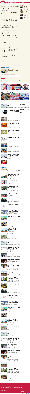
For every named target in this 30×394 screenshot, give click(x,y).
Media (23, 2)
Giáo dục (3, 2)
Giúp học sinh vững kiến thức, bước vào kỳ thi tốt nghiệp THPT (26, 17)
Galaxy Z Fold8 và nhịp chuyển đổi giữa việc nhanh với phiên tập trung (13, 205)
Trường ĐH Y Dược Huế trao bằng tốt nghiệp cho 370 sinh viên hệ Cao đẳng (14, 92)
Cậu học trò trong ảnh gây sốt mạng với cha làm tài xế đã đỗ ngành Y (13, 187)
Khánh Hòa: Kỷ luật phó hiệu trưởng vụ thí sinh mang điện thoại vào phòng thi (13, 253)
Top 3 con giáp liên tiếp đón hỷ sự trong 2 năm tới (13, 131)
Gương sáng (11, 188)
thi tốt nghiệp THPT (7, 74)
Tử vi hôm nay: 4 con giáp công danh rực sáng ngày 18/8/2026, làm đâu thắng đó (13, 117)
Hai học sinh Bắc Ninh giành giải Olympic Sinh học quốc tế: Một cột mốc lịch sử (13, 265)
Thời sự (4, 2)
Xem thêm (10, 380)
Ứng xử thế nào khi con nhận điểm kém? (13, 259)
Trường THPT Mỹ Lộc (13, 74)
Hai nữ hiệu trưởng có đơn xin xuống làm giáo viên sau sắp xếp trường (5, 92)
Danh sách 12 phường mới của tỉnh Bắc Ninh (13, 235)
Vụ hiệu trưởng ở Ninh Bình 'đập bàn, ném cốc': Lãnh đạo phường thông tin (13, 272)
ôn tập (10, 74)
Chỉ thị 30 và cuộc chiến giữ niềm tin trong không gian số (13, 198)
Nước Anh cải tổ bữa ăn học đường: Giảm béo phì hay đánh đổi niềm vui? (13, 284)
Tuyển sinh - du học (12, 231)
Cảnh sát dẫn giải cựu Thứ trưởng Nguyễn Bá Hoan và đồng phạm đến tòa (13, 278)
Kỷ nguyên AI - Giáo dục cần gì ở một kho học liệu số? (24, 106)
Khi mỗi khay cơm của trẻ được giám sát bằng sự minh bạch (24, 109)
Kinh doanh (12, 2)
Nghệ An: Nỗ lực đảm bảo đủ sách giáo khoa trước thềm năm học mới (5, 100)
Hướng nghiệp (9, 2)
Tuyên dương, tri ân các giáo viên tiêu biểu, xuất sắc (24, 107)
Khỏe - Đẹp (7, 2)
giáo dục (4, 74)
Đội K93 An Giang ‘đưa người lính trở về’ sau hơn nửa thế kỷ (13, 160)
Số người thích (18, 80)
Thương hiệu (11, 297)
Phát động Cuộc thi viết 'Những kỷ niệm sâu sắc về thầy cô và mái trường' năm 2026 (13, 105)
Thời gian (16, 80)
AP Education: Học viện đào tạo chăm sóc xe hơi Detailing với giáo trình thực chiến (13, 111)
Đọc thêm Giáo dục (4, 83)
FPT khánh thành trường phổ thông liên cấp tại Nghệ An (24, 100)
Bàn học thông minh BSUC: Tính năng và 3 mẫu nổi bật (13, 167)
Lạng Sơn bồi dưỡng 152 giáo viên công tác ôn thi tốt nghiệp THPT (26, 15)
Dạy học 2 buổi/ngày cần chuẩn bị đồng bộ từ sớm (13, 217)
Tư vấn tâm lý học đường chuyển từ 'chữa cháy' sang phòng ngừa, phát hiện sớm (24, 112)
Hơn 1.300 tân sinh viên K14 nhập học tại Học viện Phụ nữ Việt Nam (24, 91)
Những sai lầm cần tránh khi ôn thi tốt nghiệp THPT (26, 10)
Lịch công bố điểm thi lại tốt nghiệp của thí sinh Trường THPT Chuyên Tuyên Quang (13, 229)
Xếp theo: (14, 80)
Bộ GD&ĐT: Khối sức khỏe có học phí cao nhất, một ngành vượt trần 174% (13, 138)
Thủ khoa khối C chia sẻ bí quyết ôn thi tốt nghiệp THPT (26, 12)
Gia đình (11, 260)
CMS (24, 393)
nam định (2, 74)
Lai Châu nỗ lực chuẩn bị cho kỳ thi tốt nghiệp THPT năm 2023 (26, 7)
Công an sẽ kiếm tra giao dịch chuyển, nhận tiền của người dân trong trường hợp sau (13, 223)
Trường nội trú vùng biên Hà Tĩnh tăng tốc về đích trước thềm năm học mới (13, 211)
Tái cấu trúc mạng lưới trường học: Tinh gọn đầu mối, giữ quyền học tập (13, 193)
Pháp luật (11, 279)
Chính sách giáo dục (11, 150)
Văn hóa (15, 2)
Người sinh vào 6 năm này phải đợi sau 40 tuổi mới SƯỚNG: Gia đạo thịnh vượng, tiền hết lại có (13, 124)
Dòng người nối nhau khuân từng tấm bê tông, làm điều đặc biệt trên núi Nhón (13, 175)
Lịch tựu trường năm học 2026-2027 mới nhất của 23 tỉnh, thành (14, 100)
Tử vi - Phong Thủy (11, 132)
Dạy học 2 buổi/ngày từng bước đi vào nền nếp (13, 149)
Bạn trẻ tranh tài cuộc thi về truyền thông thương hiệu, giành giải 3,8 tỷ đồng (13, 155)
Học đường (22, 2)
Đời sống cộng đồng (18, 2)
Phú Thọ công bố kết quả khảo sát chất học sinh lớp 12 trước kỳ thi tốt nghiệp (13, 70)
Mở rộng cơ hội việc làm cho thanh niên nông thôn (13, 143)
